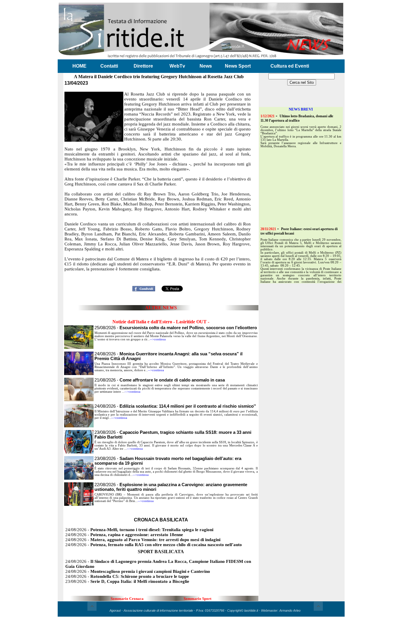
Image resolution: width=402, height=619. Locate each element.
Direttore (143, 65)
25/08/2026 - (175, 327)
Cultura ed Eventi (289, 65)
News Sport (238, 65)
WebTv (177, 65)
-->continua (158, 339)
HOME (79, 65)
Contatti (109, 65)
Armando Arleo (289, 610)
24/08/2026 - (175, 406)
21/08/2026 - (159, 380)
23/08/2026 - (127, 581)
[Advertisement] (161, 274)
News (206, 65)
